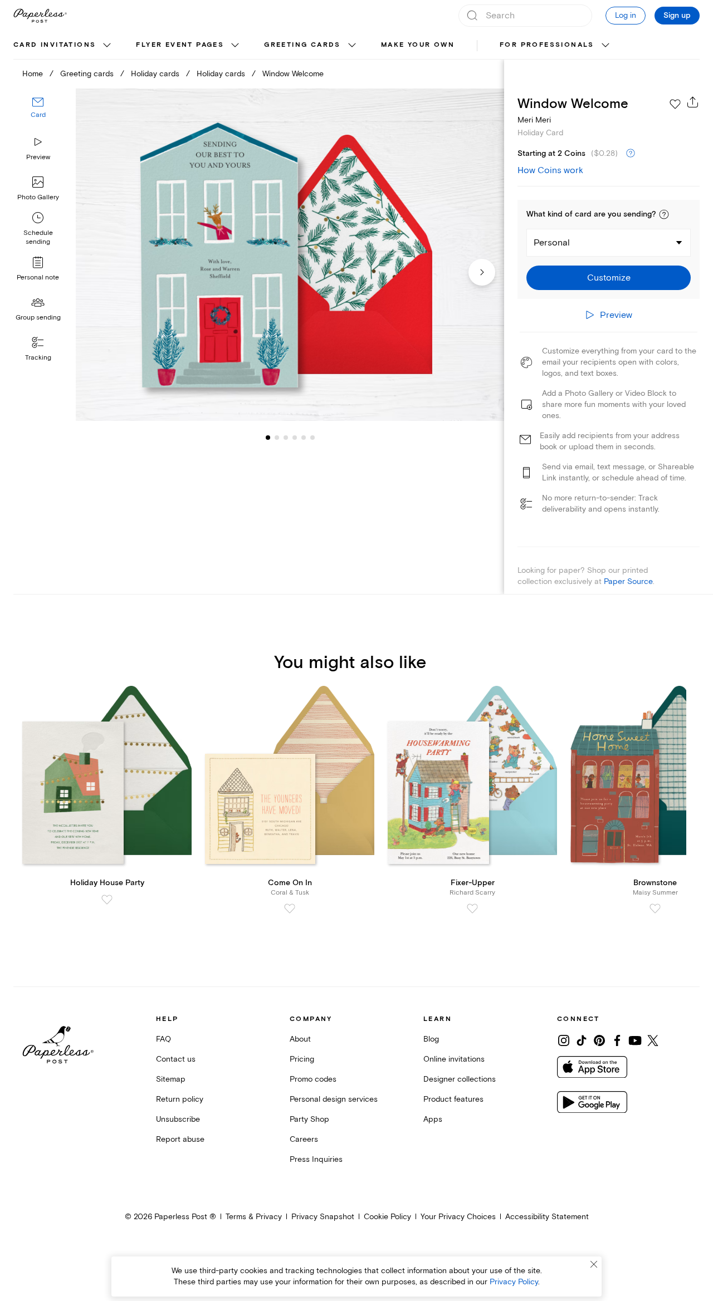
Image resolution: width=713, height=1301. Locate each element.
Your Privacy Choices (458, 1216)
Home (32, 73)
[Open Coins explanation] (631, 153)
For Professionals (547, 45)
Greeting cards (302, 45)
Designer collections (459, 1079)
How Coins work (550, 170)
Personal (552, 242)
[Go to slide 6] (303, 437)
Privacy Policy (514, 1282)
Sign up (677, 16)
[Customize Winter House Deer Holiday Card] (289, 255)
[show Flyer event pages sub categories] (235, 45)
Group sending (38, 317)
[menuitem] (63, 45)
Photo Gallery (38, 197)
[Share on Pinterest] (599, 1040)
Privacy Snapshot (322, 1216)
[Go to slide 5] (294, 437)
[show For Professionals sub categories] (605, 45)
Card (38, 115)
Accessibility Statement (547, 1216)
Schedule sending (38, 237)
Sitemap (170, 1079)
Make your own (418, 45)
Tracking (38, 358)
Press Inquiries (316, 1159)
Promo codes (313, 1079)
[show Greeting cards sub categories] (352, 45)
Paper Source (628, 581)
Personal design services (334, 1099)
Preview (38, 157)
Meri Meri (534, 120)
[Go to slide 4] (286, 437)
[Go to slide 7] (312, 437)
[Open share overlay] (693, 102)
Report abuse (180, 1139)
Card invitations (54, 45)
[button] (664, 214)
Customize (609, 277)
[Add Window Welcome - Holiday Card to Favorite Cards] (675, 104)
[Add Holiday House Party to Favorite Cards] (107, 899)
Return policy (179, 1099)
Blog (431, 1039)
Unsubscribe (178, 1119)
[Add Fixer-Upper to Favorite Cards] (472, 908)
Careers (304, 1139)
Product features (453, 1099)
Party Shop (309, 1119)
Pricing (302, 1059)
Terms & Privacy (254, 1216)
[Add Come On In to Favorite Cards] (289, 908)
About (300, 1039)
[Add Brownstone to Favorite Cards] (655, 908)
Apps (432, 1119)
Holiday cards (155, 73)
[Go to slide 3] (277, 437)
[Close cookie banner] (593, 1264)
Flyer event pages (180, 45)
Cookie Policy (387, 1216)
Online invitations (454, 1059)
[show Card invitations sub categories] (107, 45)
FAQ (163, 1039)
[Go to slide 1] (268, 437)
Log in (625, 15)
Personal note (38, 277)
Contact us (176, 1059)
